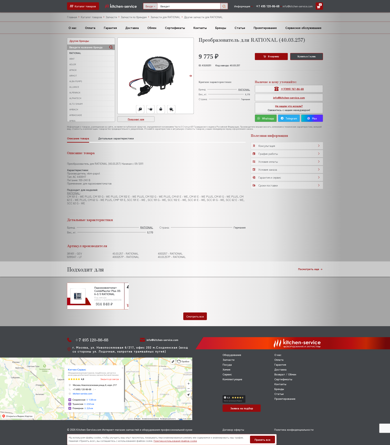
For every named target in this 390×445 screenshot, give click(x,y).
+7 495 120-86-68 (267, 6)
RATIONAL (75, 53)
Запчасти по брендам (134, 17)
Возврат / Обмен (285, 374)
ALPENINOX (74, 92)
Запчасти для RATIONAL (165, 17)
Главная (72, 17)
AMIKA (72, 120)
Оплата (90, 27)
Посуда (227, 364)
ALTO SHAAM (76, 103)
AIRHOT (73, 75)
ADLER (72, 64)
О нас (72, 27)
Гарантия (110, 27)
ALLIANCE (74, 86)
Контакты (200, 27)
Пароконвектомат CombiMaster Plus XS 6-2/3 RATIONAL (107, 291)
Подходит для (136, 119)
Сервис (227, 374)
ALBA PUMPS (75, 81)
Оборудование (232, 354)
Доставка (132, 27)
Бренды (220, 27)
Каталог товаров (91, 17)
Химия (226, 369)
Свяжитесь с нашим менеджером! (289, 108)
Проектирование (265, 27)
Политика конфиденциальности (294, 429)
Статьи (240, 27)
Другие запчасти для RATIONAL (203, 17)
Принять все (262, 439)
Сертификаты (175, 27)
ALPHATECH (75, 98)
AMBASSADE (75, 115)
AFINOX (72, 69)
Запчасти (111, 17)
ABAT (72, 58)
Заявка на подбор (241, 408)
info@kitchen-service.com (298, 6)
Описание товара (78, 138)
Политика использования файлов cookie (175, 441)
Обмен (151, 27)
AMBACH (73, 109)
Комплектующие (232, 379)
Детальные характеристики (116, 138)
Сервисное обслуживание (303, 27)
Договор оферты (233, 429)
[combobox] (150, 6)
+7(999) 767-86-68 (292, 89)
